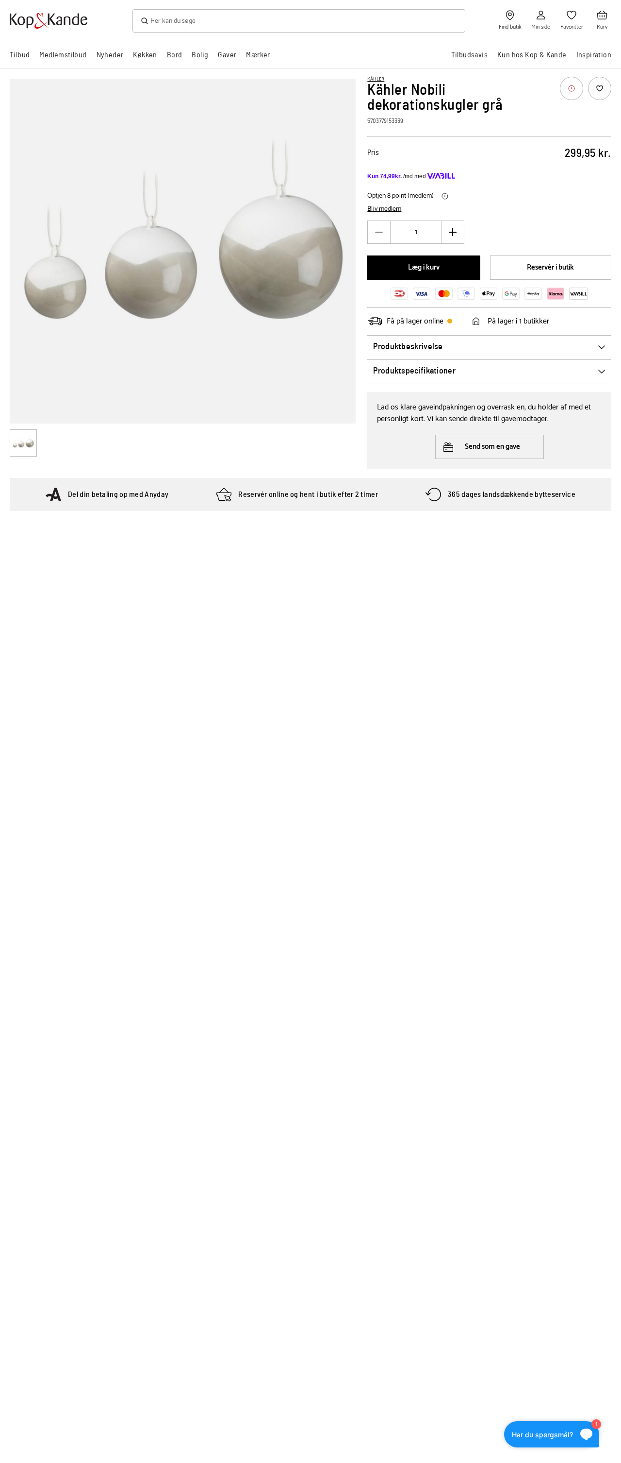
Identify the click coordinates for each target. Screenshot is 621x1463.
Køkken (145, 55)
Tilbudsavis (469, 55)
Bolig (200, 55)
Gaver (227, 55)
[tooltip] (571, 88)
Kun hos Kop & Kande (532, 55)
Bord (174, 55)
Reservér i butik (550, 267)
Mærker (258, 55)
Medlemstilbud (62, 55)
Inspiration (593, 55)
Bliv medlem (384, 209)
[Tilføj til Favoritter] (599, 88)
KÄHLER (375, 79)
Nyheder (110, 55)
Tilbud (20, 55)
